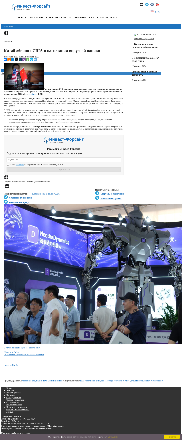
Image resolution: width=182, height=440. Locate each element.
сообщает (33, 94)
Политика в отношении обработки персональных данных (17, 409)
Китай (35, 194)
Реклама (104, 17)
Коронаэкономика (46, 194)
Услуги (113, 17)
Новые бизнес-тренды (111, 198)
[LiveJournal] (20, 59)
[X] (16, 59)
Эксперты (21, 17)
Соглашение (113, 437)
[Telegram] (35, 59)
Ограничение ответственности (14, 403)
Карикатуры (65, 17)
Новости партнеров (48, 17)
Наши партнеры (13, 393)
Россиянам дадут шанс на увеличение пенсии (42, 381)
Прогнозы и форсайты (144, 39)
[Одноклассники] (9, 59)
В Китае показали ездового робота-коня (145, 45)
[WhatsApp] (27, 59)
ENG (157, 12)
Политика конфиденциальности (15, 433)
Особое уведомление (15, 400)
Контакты (93, 17)
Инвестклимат (9, 26)
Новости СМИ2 (11, 365)
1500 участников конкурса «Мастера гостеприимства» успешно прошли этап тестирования (121, 381)
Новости (33, 17)
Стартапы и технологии (112, 194)
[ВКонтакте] (5, 59)
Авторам (10, 390)
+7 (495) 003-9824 (27, 419)
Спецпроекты (79, 17)
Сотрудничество (13, 397)
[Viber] (24, 59)
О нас (9, 388)
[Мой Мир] (12, 59)
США (57, 194)
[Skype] (31, 59)
